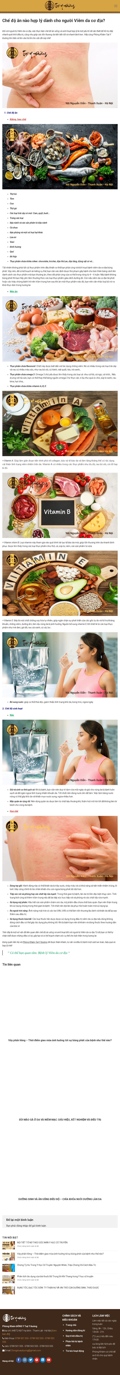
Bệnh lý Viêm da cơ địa (52, 952)
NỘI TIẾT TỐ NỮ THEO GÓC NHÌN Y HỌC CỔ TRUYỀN (42, 1242)
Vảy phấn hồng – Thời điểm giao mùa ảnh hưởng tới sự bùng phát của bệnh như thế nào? (60, 1254)
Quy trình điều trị (74, 1336)
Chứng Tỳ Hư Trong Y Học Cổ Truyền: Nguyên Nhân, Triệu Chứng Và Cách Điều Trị (56, 1265)
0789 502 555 (37, 1338)
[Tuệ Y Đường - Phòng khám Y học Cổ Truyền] (60, 6)
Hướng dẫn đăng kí (75, 1330)
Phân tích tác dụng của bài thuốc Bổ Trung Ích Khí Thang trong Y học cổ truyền (55, 1276)
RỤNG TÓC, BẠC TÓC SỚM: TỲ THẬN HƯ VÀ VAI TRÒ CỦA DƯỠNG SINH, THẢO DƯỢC (58, 1287)
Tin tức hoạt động (75, 1351)
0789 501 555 (22, 1338)
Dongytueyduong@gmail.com (26, 1350)
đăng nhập (22, 1225)
